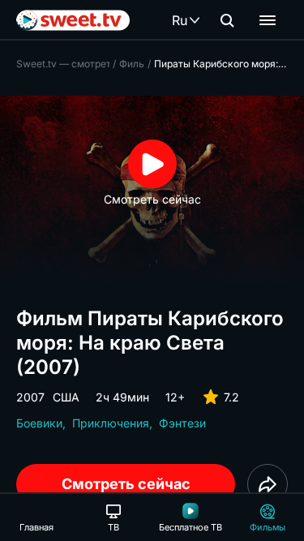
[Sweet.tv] (73, 20)
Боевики (39, 423)
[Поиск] (227, 20)
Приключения (110, 423)
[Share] (267, 484)
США (66, 397)
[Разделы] (267, 20)
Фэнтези (182, 423)
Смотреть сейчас (126, 483)
